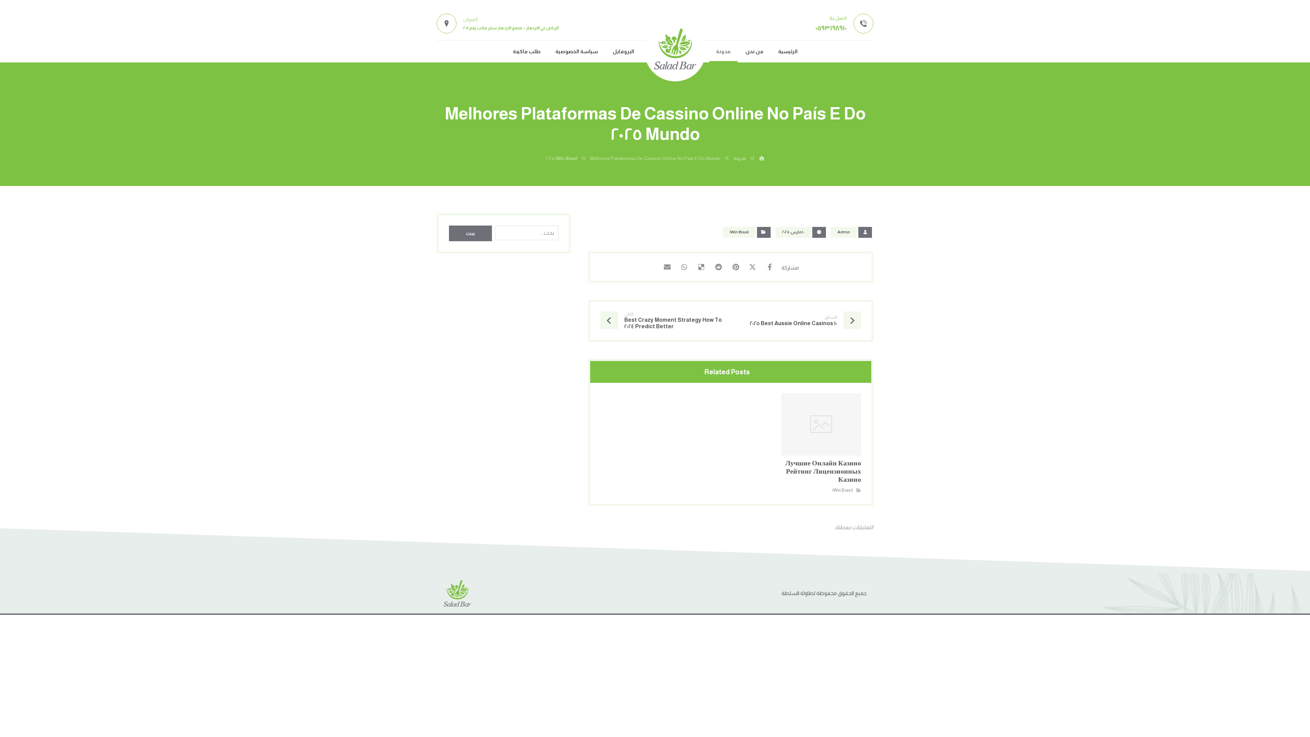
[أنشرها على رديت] (718, 267)
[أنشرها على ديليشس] (701, 267)
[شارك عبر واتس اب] (684, 267)
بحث (470, 233)
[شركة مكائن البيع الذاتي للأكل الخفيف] (675, 51)
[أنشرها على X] (752, 267)
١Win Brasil (739, 232)
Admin (844, 232)
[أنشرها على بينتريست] (735, 267)
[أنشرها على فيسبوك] (769, 267)
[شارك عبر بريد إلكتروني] (667, 267)
